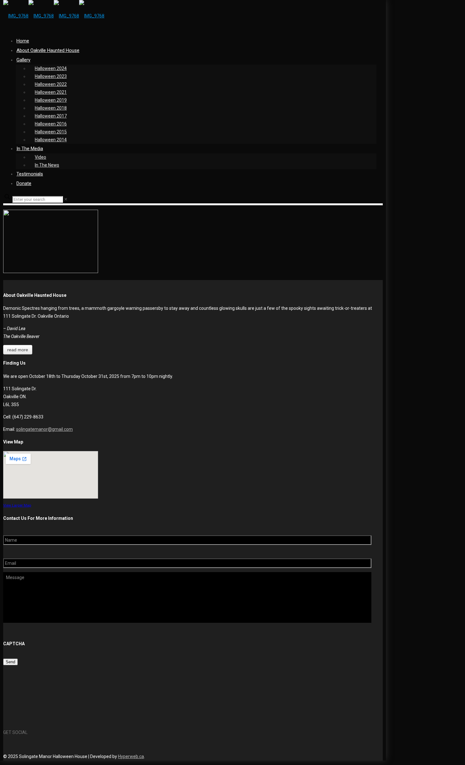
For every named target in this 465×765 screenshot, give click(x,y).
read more (17, 349)
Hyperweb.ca (131, 756)
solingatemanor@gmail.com (44, 429)
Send (10, 662)
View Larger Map (17, 505)
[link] (66, 199)
